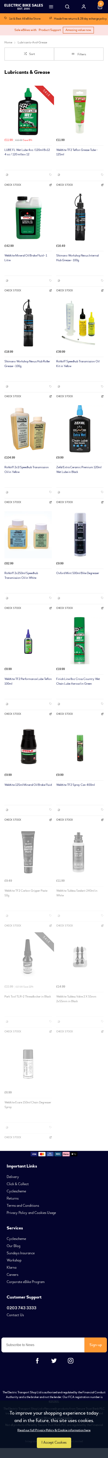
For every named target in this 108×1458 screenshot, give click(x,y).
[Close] (100, 618)
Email (20, 785)
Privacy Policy (53, 827)
